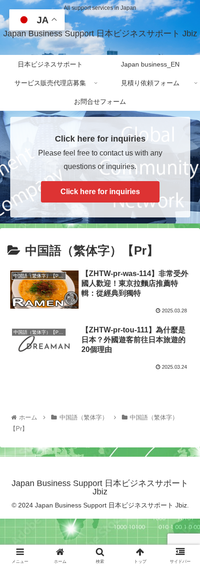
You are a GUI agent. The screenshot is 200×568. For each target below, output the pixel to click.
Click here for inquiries (100, 192)
